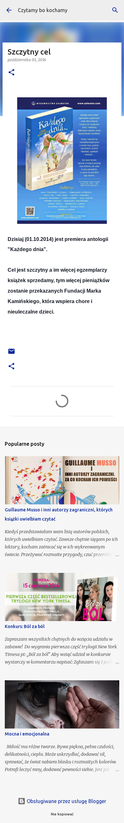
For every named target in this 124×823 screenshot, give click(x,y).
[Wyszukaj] (115, 10)
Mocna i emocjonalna (27, 733)
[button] (11, 72)
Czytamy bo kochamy (42, 10)
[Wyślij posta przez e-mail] (11, 354)
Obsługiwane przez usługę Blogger (65, 801)
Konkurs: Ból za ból (25, 626)
